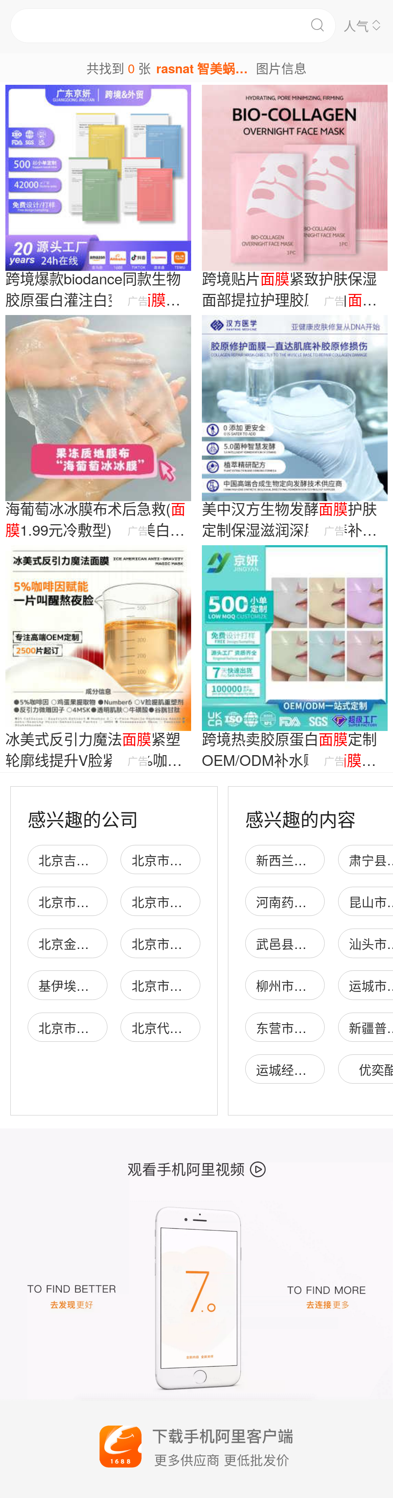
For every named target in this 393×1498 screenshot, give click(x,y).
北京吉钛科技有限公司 (101, 860)
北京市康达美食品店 (95, 1027)
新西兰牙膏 (287, 860)
